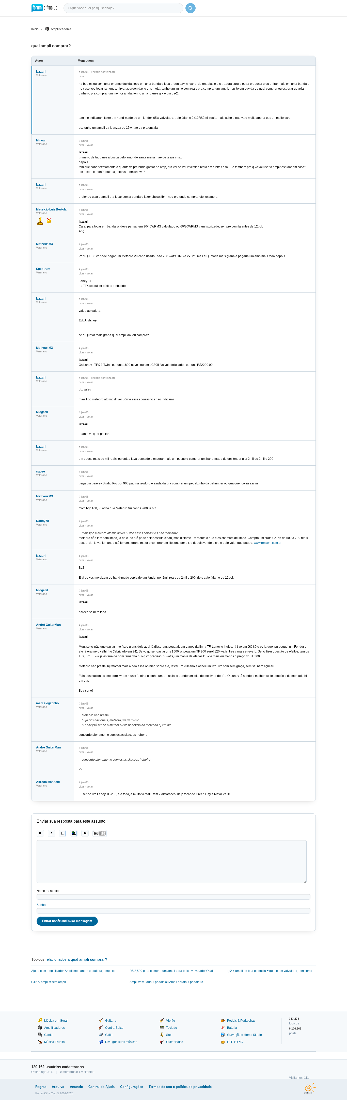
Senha (41, 905)
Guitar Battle (174, 1042)
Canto (48, 1035)
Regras (40, 1087)
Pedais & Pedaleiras (241, 1020)
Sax (168, 1035)
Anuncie (76, 1087)
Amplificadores (61, 29)
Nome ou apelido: (49, 891)
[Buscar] (190, 8)
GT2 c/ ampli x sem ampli (48, 982)
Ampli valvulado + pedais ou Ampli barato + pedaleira (166, 982)
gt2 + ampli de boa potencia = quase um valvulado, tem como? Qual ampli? (272, 971)
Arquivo (58, 1087)
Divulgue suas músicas (121, 1042)
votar (90, 144)
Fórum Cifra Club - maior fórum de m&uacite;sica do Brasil (44, 8)
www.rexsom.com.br (267, 543)
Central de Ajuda (101, 1087)
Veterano (41, 75)
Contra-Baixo (114, 1028)
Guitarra (110, 1020)
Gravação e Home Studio (244, 1035)
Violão (170, 1020)
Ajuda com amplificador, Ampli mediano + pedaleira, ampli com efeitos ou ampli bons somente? (75, 971)
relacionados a (76, 959)
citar (81, 76)
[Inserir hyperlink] (73, 833)
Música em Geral (56, 1020)
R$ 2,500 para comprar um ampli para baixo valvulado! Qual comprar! (174, 971)
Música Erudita (54, 1042)
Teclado (171, 1028)
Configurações (131, 1087)
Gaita (109, 1035)
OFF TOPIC (235, 1042)
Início (35, 29)
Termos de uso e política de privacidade (180, 1087)
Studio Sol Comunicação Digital (310, 1088)
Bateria (232, 1028)
